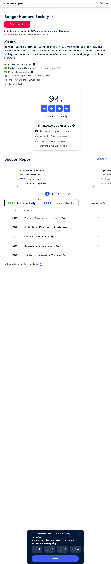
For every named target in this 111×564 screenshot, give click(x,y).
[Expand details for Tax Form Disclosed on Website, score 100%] (98, 255)
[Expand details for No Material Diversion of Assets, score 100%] (98, 227)
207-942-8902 (15, 83)
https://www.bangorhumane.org (24, 79)
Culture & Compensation (54, 145)
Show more (11, 58)
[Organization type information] (32, 72)
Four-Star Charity (55, 116)
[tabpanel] (55, 234)
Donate (8, 34)
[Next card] (69, 194)
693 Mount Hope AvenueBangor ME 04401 (30, 75)
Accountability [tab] (26, 203)
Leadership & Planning (53, 140)
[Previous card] (42, 194)
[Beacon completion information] (73, 125)
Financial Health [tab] (63, 203)
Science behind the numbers (21, 264)
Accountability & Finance (54, 131)
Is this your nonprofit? (49, 68)
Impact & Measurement (54, 135)
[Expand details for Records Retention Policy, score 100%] (98, 245)
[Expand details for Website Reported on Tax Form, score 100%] (98, 217)
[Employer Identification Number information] (34, 64)
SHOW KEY (102, 159)
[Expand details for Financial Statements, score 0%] (98, 236)
